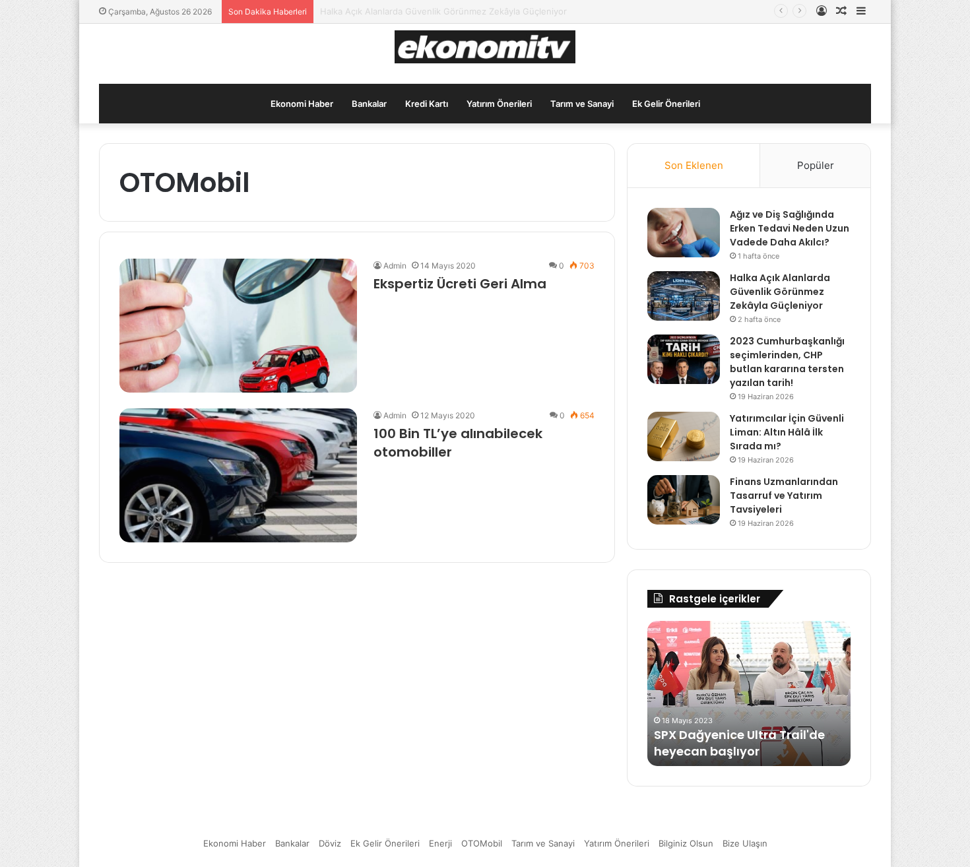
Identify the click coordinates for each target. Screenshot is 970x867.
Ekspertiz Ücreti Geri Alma (459, 283)
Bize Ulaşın (745, 843)
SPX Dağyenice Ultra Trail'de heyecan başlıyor (739, 742)
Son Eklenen (693, 165)
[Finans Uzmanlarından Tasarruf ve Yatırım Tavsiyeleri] (683, 500)
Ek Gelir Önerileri (666, 103)
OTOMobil (481, 843)
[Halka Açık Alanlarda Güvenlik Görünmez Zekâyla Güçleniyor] (683, 296)
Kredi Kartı (426, 103)
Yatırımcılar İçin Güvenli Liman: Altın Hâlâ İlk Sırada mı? (787, 432)
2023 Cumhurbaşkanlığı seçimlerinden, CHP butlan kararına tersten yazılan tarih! (787, 362)
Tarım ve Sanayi (582, 103)
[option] (749, 693)
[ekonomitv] (485, 46)
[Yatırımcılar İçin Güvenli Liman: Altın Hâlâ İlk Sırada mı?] (683, 436)
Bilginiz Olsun (686, 843)
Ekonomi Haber (302, 103)
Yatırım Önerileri (499, 103)
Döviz (330, 843)
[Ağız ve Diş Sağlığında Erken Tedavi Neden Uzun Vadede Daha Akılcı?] (683, 232)
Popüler (815, 165)
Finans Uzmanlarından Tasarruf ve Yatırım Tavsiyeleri (784, 495)
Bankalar (369, 103)
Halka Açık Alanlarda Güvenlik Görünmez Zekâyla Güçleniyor (780, 291)
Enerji (440, 843)
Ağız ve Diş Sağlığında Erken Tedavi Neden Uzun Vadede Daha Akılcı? (789, 228)
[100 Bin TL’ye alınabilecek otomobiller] (238, 475)
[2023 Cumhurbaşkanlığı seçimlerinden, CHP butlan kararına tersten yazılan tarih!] (683, 359)
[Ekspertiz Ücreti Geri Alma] (238, 326)
